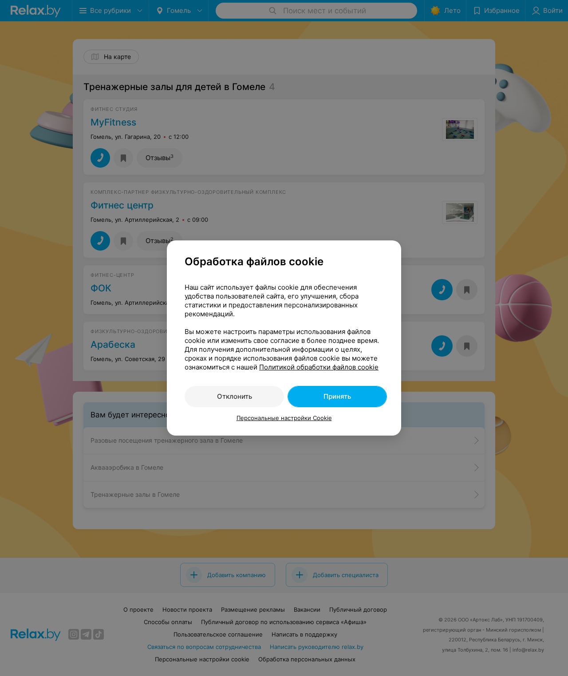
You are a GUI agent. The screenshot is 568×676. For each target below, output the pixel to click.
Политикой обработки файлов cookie (319, 367)
